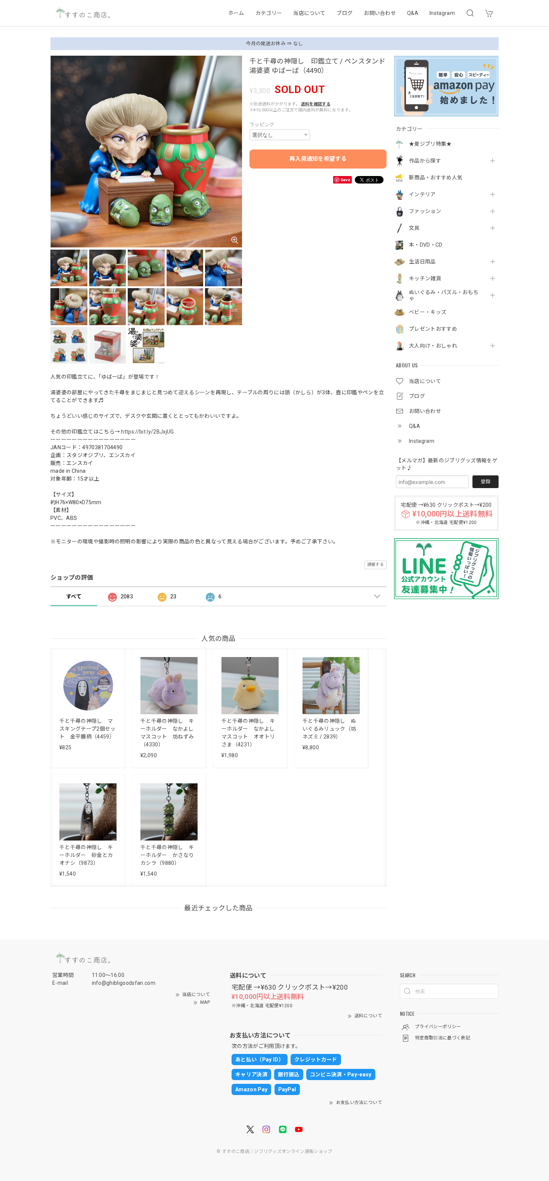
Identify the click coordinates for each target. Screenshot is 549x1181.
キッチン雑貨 (425, 278)
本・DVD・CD (426, 245)
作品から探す (425, 161)
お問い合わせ (380, 13)
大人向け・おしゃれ (433, 346)
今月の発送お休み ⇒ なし (274, 43)
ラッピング (261, 124)
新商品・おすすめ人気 (435, 178)
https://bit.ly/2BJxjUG (147, 432)
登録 (485, 481)
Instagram (442, 13)
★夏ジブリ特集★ (430, 144)
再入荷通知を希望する (318, 158)
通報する (375, 564)
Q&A (412, 13)
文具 (414, 228)
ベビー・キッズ (427, 312)
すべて (73, 596)
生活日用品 (422, 262)
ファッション (425, 211)
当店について (309, 13)
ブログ (344, 13)
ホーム (236, 13)
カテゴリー (268, 13)
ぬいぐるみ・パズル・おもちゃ (443, 295)
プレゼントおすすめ (433, 329)
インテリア (422, 194)
